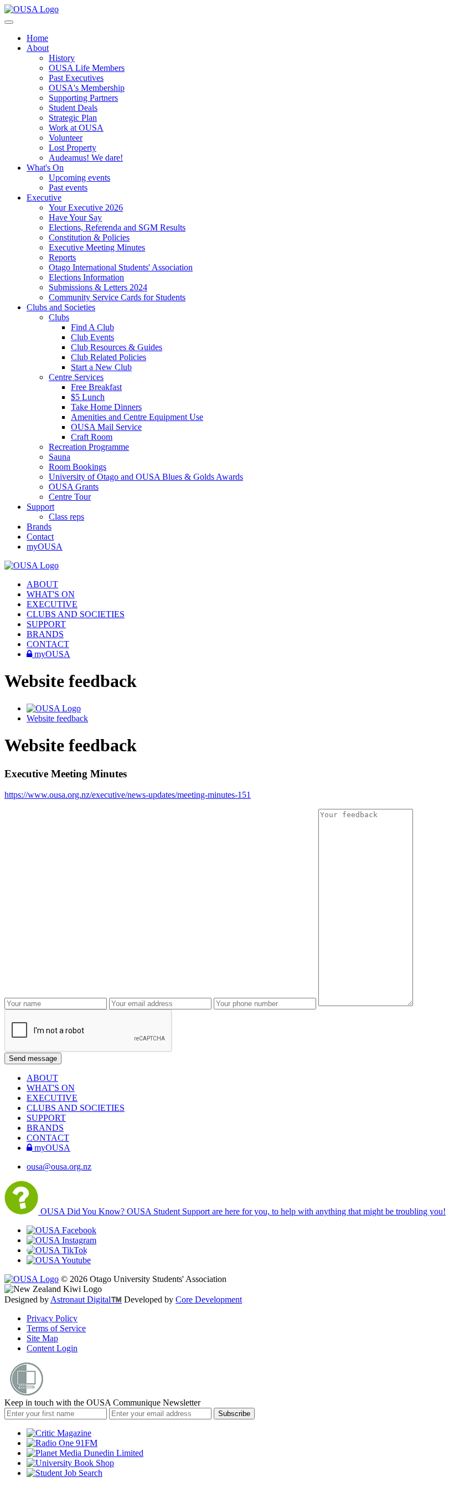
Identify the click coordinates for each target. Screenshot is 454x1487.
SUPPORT (46, 624)
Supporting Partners (83, 97)
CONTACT (48, 644)
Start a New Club (101, 367)
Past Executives (76, 78)
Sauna (59, 457)
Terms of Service (56, 1328)
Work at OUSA (76, 127)
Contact (40, 536)
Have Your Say (75, 217)
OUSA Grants (74, 486)
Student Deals (73, 107)
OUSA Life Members (87, 68)
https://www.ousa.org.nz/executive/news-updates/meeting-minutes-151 (127, 794)
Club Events (92, 337)
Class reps (66, 516)
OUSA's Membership (87, 88)
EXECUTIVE (52, 604)
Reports (62, 257)
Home (37, 38)
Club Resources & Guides (116, 347)
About (38, 48)
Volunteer (65, 137)
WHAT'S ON (51, 594)
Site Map (42, 1338)
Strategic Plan (73, 117)
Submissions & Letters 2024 (98, 287)
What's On (45, 167)
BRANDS (45, 634)
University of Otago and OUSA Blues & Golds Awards (146, 476)
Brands (39, 526)
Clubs (59, 317)
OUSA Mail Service (106, 427)
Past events (68, 187)
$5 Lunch (88, 397)
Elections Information (86, 277)
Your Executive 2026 (86, 207)
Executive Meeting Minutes (97, 247)
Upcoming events (79, 177)
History (62, 58)
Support (40, 506)
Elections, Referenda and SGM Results (117, 227)
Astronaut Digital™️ (86, 1299)
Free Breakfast (96, 387)
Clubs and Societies (61, 307)
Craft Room (91, 437)
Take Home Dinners (106, 407)
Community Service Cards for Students (117, 297)
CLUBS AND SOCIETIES (76, 614)
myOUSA (45, 546)
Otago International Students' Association (121, 267)
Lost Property (72, 147)
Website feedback (57, 718)
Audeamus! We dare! (86, 157)
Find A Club (92, 327)
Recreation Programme (89, 447)
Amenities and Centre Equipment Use (137, 417)
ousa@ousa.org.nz (59, 1166)
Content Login (52, 1348)
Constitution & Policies (89, 237)
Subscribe (234, 1413)
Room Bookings (77, 466)
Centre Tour (70, 496)
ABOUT (42, 584)
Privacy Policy (52, 1318)
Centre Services (76, 377)
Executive (44, 197)
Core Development (209, 1299)
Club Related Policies (108, 357)
